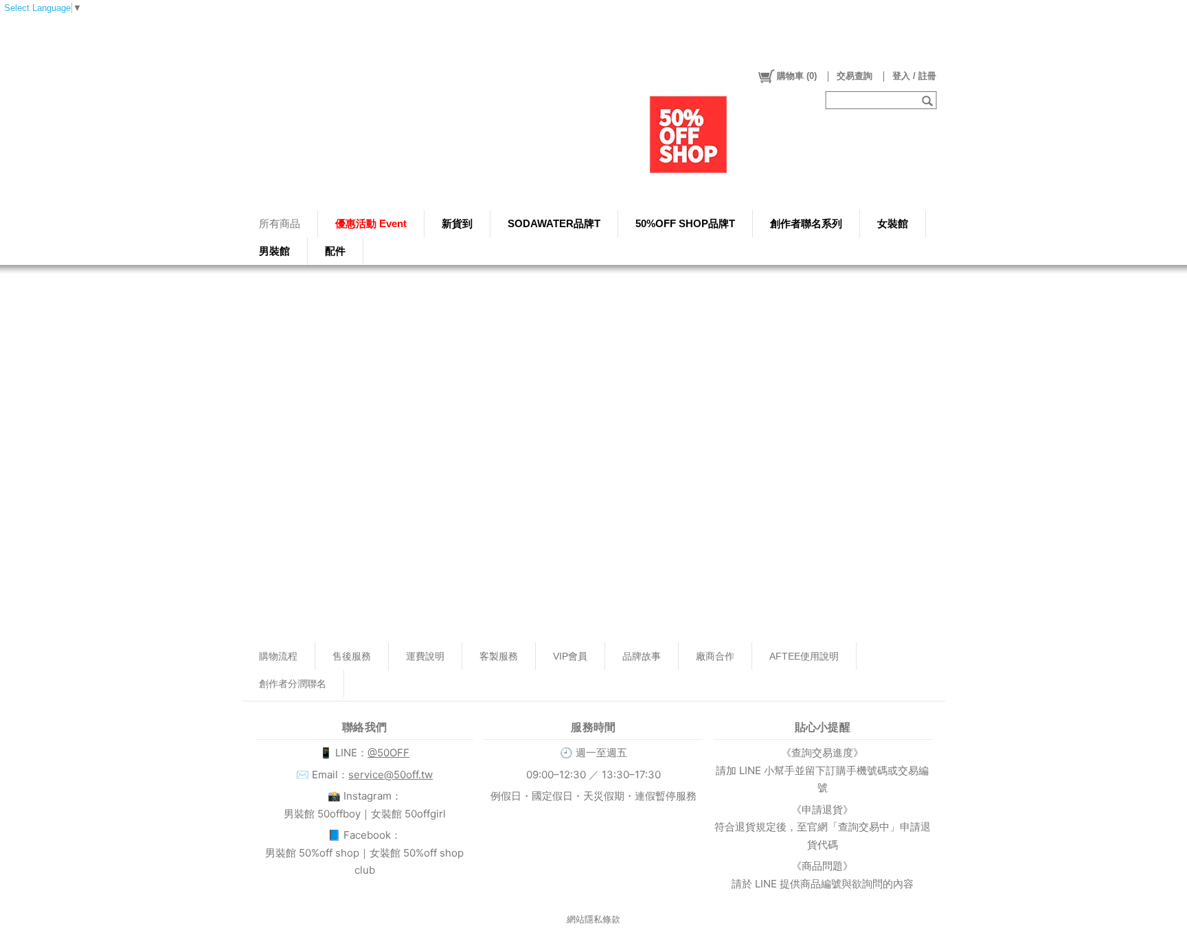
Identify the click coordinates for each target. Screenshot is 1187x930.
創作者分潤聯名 (292, 683)
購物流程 (278, 656)
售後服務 (351, 656)
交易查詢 (854, 76)
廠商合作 (715, 656)
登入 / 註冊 (914, 76)
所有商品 (279, 223)
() (797, 76)
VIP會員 (570, 656)
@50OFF (388, 752)
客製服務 (498, 656)
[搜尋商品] (929, 100)
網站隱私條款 (593, 919)
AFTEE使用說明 (804, 656)
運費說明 (425, 656)
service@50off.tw (390, 774)
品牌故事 (641, 656)
